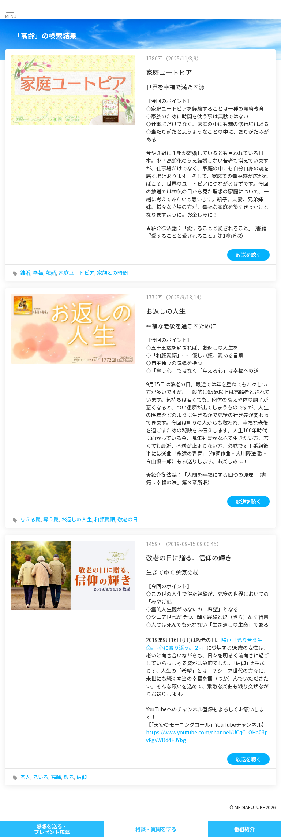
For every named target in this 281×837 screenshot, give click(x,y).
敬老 (69, 777)
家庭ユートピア (76, 272)
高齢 (56, 777)
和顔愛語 (104, 519)
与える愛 (30, 519)
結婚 (25, 272)
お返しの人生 (76, 519)
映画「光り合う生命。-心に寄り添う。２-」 (204, 643)
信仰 (81, 777)
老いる (40, 777)
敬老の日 (127, 519)
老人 (25, 777)
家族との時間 (112, 272)
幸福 (38, 272)
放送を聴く (248, 254)
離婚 (51, 272)
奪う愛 (51, 519)
